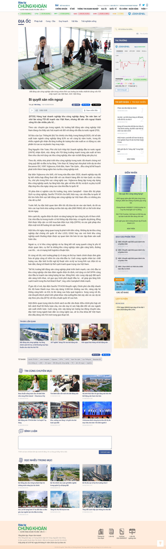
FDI (72, 363)
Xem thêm (131, 159)
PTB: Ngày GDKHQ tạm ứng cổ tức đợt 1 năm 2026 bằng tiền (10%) (131, 308)
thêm (143, 9)
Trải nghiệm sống (88, 21)
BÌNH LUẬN (30, 431)
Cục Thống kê (86, 359)
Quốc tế (113, 9)
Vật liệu (74, 21)
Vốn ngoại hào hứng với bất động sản (94, 342)
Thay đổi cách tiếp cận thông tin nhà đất (96, 509)
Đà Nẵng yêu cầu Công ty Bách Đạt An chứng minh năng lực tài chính (31, 484)
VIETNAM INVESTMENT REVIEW (129, 5)
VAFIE (67, 359)
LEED (40, 363)
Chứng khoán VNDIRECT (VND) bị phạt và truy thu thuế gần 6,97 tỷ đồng (130, 208)
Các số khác (122, 292)
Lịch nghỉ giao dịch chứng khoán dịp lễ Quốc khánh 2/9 (130, 222)
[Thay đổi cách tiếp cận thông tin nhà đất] (97, 499)
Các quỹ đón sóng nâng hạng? (131, 194)
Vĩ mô (72, 9)
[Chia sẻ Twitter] (143, 5)
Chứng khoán (61, 9)
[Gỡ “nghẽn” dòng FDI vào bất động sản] (65, 332)
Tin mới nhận (122, 102)
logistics (89, 363)
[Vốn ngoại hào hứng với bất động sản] (95, 332)
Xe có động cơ (32, 363)
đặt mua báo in (65, 5)
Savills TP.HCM (33, 359)
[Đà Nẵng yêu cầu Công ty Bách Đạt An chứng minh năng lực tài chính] (32, 472)
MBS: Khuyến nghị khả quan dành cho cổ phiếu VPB (131, 259)
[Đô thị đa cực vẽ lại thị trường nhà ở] (97, 472)
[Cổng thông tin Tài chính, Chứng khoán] (32, 5)
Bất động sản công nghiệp (61, 363)
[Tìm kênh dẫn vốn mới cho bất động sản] (65, 383)
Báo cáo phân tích (125, 236)
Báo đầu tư (114, 5)
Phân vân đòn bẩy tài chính (127, 108)
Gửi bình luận (105, 452)
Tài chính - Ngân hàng (128, 9)
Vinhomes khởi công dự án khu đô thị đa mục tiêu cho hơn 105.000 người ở (96, 421)
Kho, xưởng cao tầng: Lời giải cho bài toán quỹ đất (63, 421)
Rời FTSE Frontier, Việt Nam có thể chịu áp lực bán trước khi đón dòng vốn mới (131, 215)
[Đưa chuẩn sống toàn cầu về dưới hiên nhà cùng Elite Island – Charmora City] (32, 383)
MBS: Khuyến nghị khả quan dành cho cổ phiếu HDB (131, 243)
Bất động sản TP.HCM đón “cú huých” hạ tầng (32, 421)
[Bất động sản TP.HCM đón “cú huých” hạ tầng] (32, 410)
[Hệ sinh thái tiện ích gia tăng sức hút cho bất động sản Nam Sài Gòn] (97, 383)
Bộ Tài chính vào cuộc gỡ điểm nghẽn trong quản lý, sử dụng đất (63, 484)
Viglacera (54, 359)
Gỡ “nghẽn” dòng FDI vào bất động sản (64, 342)
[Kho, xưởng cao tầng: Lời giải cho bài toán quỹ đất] (65, 410)
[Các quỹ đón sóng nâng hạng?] (131, 183)
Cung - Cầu (50, 21)
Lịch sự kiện (122, 298)
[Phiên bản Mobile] (146, 5)
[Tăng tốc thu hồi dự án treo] (65, 499)
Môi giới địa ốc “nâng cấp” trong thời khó (130, 150)
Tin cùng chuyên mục (38, 370)
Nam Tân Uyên (75, 359)
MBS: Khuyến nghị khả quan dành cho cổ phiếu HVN (131, 251)
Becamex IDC (97, 359)
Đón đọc (119, 280)
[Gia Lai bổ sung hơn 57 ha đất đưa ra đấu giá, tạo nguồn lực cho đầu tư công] (32, 499)
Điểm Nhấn (131, 172)
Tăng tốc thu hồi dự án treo (59, 509)
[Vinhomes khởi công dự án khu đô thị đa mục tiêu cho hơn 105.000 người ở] (97, 410)
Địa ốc (104, 9)
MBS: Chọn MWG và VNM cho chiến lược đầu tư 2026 (130, 267)
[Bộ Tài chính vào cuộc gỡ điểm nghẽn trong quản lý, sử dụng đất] (65, 472)
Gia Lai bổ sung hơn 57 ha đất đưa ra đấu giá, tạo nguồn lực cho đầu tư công (32, 510)
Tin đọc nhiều (139, 102)
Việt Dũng (37, 105)
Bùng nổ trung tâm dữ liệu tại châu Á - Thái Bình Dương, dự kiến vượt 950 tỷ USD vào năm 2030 (130, 128)
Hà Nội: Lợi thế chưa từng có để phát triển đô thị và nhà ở (130, 118)
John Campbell (44, 359)
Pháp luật (38, 21)
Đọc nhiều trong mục (38, 460)
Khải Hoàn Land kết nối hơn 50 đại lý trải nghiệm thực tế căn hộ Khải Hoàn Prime (130, 140)
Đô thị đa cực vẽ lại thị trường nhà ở (94, 483)
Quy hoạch (63, 21)
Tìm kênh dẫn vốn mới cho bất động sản (64, 393)
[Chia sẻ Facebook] (139, 5)
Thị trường (121, 40)
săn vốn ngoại (80, 363)
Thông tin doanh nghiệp (88, 9)
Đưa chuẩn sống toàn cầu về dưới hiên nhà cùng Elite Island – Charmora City (31, 394)
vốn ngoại (48, 363)
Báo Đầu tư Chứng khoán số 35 (127, 285)
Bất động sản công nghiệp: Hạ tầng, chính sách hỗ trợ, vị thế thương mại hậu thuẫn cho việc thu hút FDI (34, 344)
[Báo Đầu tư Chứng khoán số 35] (140, 286)
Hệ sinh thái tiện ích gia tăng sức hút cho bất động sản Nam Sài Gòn (96, 394)
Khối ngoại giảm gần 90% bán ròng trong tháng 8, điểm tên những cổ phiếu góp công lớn (131, 200)
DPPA (61, 359)
